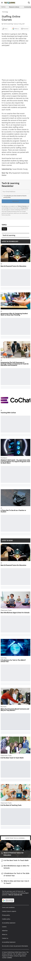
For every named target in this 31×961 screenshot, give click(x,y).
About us (4, 934)
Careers (4, 927)
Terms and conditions (8, 907)
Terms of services (22, 206)
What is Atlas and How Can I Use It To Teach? (16, 882)
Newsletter (26, 28)
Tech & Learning (8, 24)
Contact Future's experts (9, 911)
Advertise (4, 930)
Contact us (5, 938)
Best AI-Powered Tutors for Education (14, 854)
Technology (5, 12)
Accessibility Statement (8, 942)
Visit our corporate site (15, 895)
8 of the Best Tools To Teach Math (16, 860)
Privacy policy (6, 915)
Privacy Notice (24, 208)
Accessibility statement (8, 923)
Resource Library (14, 7)
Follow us (17, 28)
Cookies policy (6, 919)
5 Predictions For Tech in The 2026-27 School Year (17, 874)
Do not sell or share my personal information (15, 946)
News (4, 229)
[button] (2, 2)
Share (6, 28)
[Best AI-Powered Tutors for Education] (15, 849)
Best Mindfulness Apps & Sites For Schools (16, 867)
